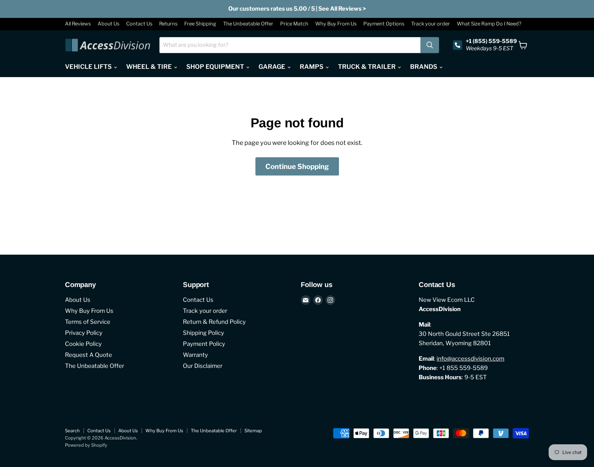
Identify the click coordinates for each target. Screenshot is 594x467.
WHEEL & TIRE (149, 66)
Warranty (195, 354)
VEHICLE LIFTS (89, 66)
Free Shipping (200, 24)
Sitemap (253, 430)
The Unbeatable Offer (248, 24)
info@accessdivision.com (470, 358)
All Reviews (78, 24)
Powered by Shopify (86, 445)
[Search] (429, 45)
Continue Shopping (297, 166)
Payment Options (383, 24)
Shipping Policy (203, 332)
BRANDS (424, 66)
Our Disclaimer (202, 365)
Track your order (430, 24)
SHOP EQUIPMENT (215, 66)
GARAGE (272, 66)
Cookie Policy (83, 343)
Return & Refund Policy (214, 321)
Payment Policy (204, 343)
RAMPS (312, 66)
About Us (108, 24)
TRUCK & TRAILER (367, 66)
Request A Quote (88, 354)
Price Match (294, 24)
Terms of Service (87, 321)
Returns (168, 24)
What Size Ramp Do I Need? (489, 24)
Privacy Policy (83, 332)
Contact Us (139, 24)
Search (72, 430)
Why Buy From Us (335, 24)
